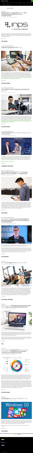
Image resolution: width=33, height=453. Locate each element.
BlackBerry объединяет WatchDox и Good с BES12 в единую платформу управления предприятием (14, 351)
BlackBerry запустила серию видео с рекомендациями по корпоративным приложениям (15, 220)
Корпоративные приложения (7, 131)
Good (5, 392)
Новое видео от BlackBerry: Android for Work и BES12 (16, 133)
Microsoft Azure (10, 299)
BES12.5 (5, 83)
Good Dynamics (6, 256)
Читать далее (3, 38)
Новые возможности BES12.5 (11, 47)
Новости (4, 11)
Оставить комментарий (13, 17)
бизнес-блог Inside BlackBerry (9, 161)
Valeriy (8, 17)
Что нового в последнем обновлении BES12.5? (15, 90)
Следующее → (19, 434)
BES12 (2, 11)
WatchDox (8, 392)
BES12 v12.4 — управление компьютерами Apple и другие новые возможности (16, 306)
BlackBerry (5, 41)
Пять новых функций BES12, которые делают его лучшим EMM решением (14, 172)
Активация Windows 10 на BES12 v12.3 (14, 398)
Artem (7, 92)
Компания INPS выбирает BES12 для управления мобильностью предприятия (14, 14)
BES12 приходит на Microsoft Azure (14, 262)
